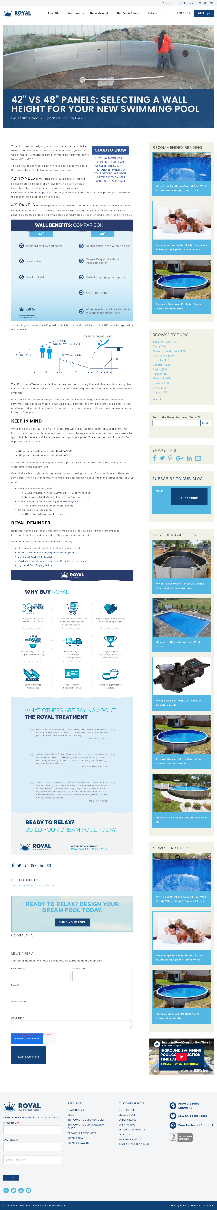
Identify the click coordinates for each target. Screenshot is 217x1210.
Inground (74, 13)
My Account (127, 1115)
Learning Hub (76, 1110)
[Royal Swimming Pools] (17, 13)
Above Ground (99, 13)
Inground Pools (27, 885)
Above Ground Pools (169, 351)
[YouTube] (28, 1190)
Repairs (160, 392)
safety (22, 534)
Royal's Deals (76, 1138)
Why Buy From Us (130, 1139)
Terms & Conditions (202, 1205)
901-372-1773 (206, 3)
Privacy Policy (179, 1205)
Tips (13, 885)
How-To (161, 360)
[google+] (35, 866)
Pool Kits (53, 13)
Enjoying (160, 383)
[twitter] (20, 866)
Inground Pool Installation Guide (86, 1126)
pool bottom (50, 192)
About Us (125, 1134)
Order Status (127, 1119)
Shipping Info (127, 1124)
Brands (167, 3)
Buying (50, 885)
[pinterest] (27, 866)
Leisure (152, 13)
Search (181, 13)
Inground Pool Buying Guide (35, 565)
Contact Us (127, 1110)
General (161, 364)
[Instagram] (21, 1190)
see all (156, 399)
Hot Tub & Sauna (128, 13)
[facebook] (14, 866)
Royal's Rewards (79, 1143)
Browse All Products (82, 1133)
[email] (50, 866)
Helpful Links (184, 3)
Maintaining (163, 355)
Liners (41, 885)
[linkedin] (43, 866)
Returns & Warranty (132, 1129)
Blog (71, 1115)
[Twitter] (13, 1190)
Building (160, 373)
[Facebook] (6, 1190)
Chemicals (161, 378)
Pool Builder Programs (134, 1144)
